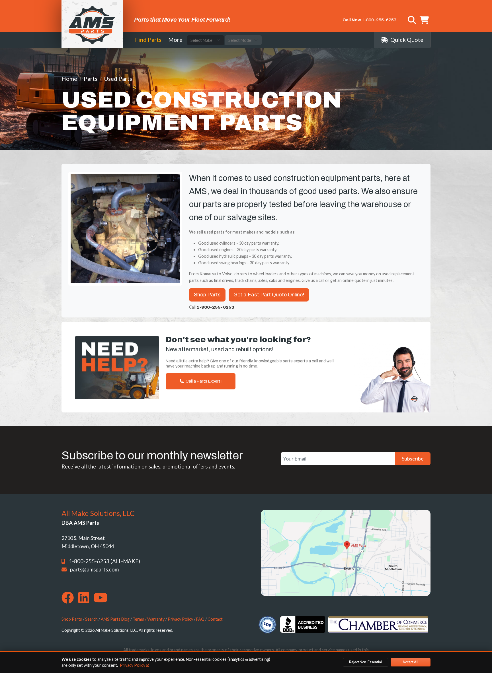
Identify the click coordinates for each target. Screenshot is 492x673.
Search (91, 619)
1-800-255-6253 (379, 20)
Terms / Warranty (149, 619)
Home (69, 78)
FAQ (200, 619)
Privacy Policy (180, 619)
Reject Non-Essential (365, 662)
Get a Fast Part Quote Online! (268, 295)
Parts (90, 78)
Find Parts (148, 39)
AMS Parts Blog (115, 619)
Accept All (410, 662)
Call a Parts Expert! (203, 381)
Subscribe (413, 458)
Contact (215, 619)
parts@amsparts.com (94, 569)
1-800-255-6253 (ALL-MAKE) (104, 561)
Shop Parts (207, 295)
